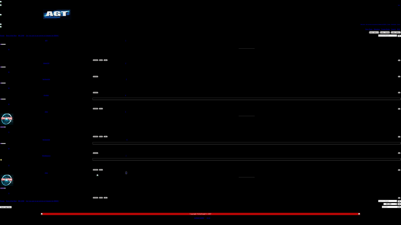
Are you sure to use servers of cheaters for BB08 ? (42, 35)
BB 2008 (21, 35)
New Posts (368, 29)
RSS (399, 5)
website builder (199, 218)
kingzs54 (46, 63)
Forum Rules (385, 29)
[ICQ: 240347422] (101, 170)
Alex (46, 112)
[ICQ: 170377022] (101, 109)
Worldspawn (46, 156)
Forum (2, 35)
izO (46, 40)
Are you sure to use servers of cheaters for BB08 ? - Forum (378, 24)
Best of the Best (11, 35)
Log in (398, 24)
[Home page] (101, 60)
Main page (362, 24)
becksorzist (46, 79)
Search (393, 29)
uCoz (208, 218)
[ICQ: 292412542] (105, 137)
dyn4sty (46, 95)
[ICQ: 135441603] (105, 60)
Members (377, 29)
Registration (393, 24)
